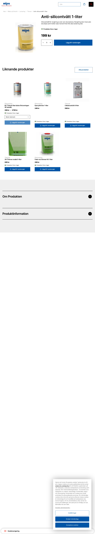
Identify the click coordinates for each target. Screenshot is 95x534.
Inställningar (72, 513)
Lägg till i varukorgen (73, 43)
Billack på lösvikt (12, 11)
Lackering (22, 11)
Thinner (29, 11)
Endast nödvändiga (72, 519)
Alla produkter (84, 70)
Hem (4, 11)
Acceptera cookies (72, 525)
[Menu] (91, 4)
